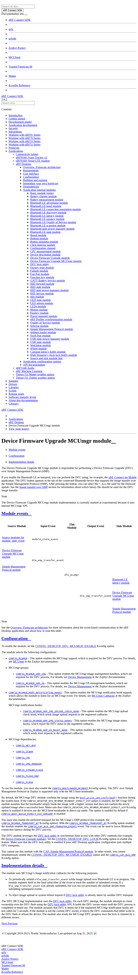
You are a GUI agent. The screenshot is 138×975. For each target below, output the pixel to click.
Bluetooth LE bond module (45, 206)
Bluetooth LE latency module (47, 215)
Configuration (31, 176)
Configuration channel (43, 248)
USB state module (40, 342)
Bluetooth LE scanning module (48, 225)
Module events (17, 449)
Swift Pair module (40, 335)
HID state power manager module (49, 290)
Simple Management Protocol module (51, 329)
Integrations (15, 131)
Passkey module (39, 312)
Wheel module (38, 348)
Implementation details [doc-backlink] (22, 865)
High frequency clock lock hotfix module (53, 355)
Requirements (31, 170)
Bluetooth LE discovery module (48, 212)
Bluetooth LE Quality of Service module (53, 222)
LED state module (40, 299)
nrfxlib (12, 38)
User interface (31, 173)
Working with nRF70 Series (24, 138)
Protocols (14, 147)
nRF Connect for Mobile (123, 477)
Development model (20, 121)
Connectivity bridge (27, 154)
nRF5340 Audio (25, 367)
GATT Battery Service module (47, 280)
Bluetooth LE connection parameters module (55, 209)
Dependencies (31, 186)
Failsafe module (39, 270)
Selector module (39, 325)
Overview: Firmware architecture (42, 167)
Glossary (14, 403)
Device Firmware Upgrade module (50, 257)
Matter (12, 76)
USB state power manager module (49, 338)
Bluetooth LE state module (45, 231)
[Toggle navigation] (25, 14)
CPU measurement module (45, 251)
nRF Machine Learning (29, 371)
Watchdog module (40, 345)
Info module (37, 296)
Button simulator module (44, 241)
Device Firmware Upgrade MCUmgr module (56, 261)
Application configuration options (42, 361)
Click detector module (42, 244)
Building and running (35, 180)
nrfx (11, 29)
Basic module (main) (42, 193)
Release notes (16, 393)
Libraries (14, 387)
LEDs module (38, 306)
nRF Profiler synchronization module (51, 319)
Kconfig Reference (19, 85)
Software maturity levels (22, 397)
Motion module (39, 309)
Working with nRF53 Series (24, 141)
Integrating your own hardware (40, 183)
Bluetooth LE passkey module (47, 219)
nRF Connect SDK (20, 19)
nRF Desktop (23, 163)
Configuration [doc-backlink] (14, 638)
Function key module (42, 277)
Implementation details (21, 461)
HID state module (40, 287)
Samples (13, 380)
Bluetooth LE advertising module (49, 202)
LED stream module (41, 303)
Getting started (17, 118)
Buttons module (39, 238)
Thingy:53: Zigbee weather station (35, 377)
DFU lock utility (39, 264)
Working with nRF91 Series (24, 134)
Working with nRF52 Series (24, 144)
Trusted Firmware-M (20, 66)
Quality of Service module (45, 322)
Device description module (45, 254)
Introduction (15, 115)
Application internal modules (39, 189)
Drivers (13, 384)
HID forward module (42, 283)
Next (4, 923)
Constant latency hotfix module (48, 351)
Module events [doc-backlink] (14, 513)
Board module (38, 235)
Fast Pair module (39, 274)
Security (13, 128)
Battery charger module (43, 196)
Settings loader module (43, 332)
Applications (16, 151)
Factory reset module (42, 267)
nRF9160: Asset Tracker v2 (31, 157)
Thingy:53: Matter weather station (35, 374)
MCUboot (14, 57)
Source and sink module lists (46, 358)
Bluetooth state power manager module (52, 228)
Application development (23, 125)
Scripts (12, 390)
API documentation (34, 364)
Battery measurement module (46, 199)
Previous (13, 923)
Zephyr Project (17, 47)
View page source (19, 428)
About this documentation (23, 400)
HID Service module (42, 293)
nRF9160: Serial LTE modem (33, 160)
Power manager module (43, 316)
